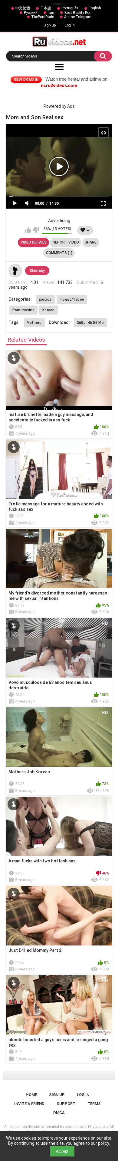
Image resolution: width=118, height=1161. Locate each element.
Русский (31, 13)
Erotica (45, 299)
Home (31, 1094)
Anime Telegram (77, 17)
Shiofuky (37, 271)
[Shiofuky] (15, 271)
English (95, 8)
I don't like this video (36, 230)
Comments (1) (59, 253)
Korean (48, 310)
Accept (62, 1151)
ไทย (51, 13)
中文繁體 (22, 8)
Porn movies (23, 310)
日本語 (45, 8)
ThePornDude (42, 17)
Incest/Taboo (72, 299)
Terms (94, 1103)
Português (69, 8)
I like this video (28, 230)
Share (91, 242)
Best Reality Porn (78, 13)
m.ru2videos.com (59, 85)
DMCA (59, 1112)
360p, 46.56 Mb (90, 323)
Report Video (66, 242)
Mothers (34, 323)
